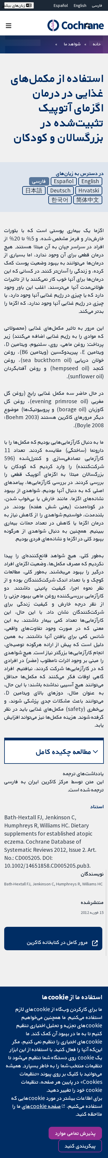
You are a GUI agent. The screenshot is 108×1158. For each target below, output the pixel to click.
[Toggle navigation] (8, 25)
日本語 (33, 190)
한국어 (59, 199)
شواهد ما (72, 44)
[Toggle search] (88, 25)
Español (61, 5)
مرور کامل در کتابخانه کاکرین (57, 942)
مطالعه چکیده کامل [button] (64, 752)
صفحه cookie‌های (41, 1106)
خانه (97, 44)
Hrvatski (88, 190)
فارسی (97, 5)
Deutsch (60, 190)
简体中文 (87, 199)
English (80, 5)
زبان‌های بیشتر (15, 5)
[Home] (75, 25)
